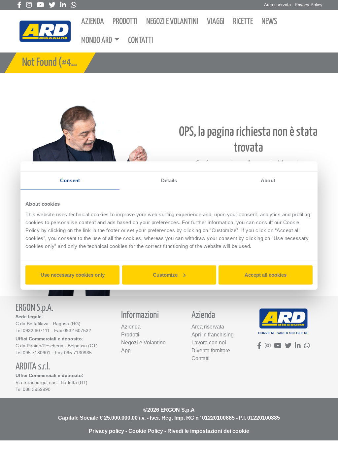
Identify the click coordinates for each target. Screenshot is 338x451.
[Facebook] (19, 5)
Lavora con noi (208, 342)
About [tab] (268, 180)
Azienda (131, 327)
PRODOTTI (125, 21)
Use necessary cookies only (73, 274)
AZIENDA (92, 21)
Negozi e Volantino (143, 342)
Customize (165, 274)
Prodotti (130, 334)
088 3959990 (37, 389)
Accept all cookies (266, 274)
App (126, 350)
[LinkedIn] (63, 5)
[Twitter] (52, 5)
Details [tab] (169, 180)
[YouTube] (40, 5)
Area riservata (277, 4)
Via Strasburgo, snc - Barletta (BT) (51, 382)
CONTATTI (140, 40)
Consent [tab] (70, 180)
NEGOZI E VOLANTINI (172, 21)
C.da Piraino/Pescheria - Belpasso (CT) (57, 345)
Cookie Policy (145, 431)
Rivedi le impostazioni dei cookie (208, 431)
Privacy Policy (308, 4)
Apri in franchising (212, 334)
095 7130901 (37, 352)
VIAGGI (215, 21)
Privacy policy (106, 431)
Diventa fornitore (210, 350)
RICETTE (243, 21)
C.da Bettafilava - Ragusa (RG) (48, 323)
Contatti (200, 358)
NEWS (269, 21)
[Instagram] (29, 5)
